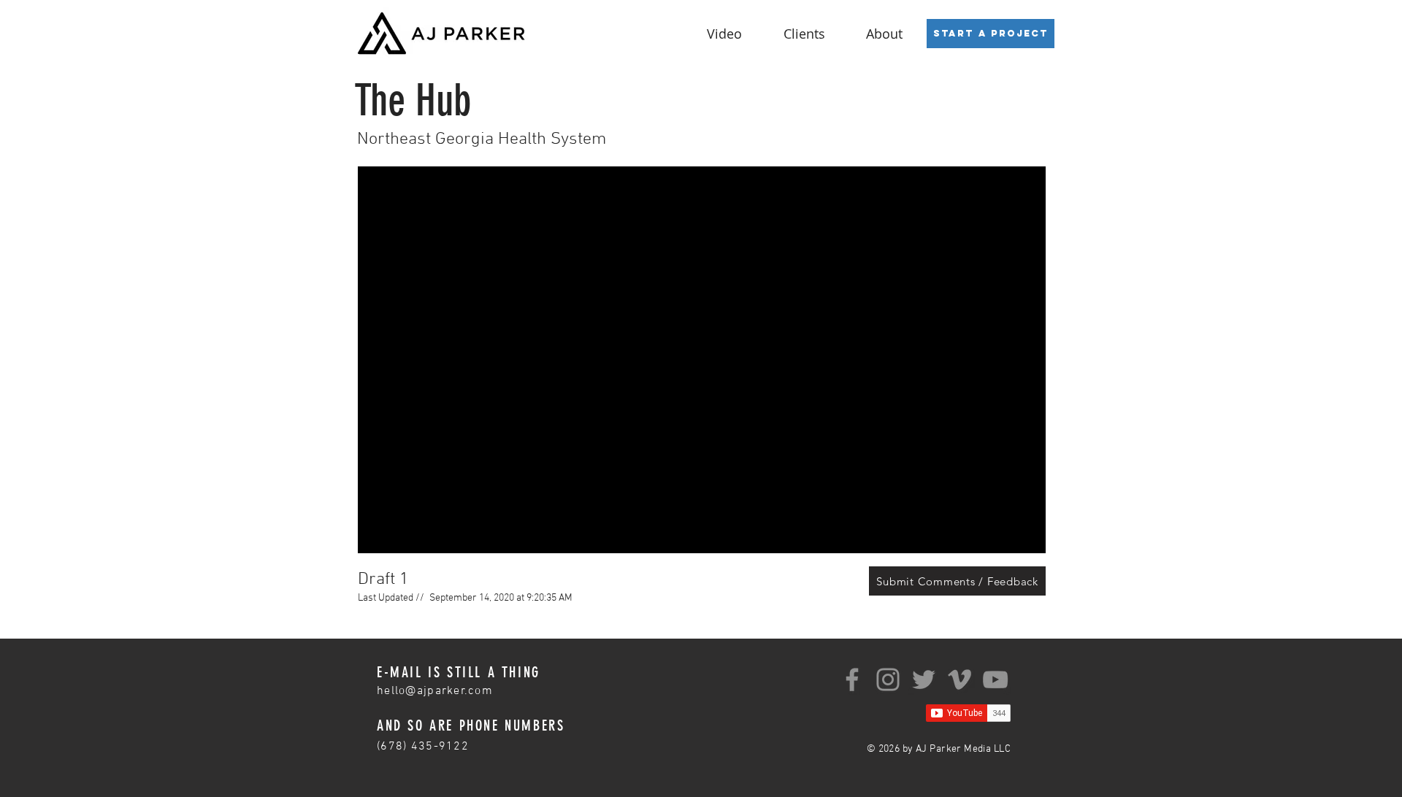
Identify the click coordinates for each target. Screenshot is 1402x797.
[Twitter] (923, 679)
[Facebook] (852, 679)
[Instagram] (888, 679)
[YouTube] (995, 679)
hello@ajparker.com (435, 691)
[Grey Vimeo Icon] (959, 679)
